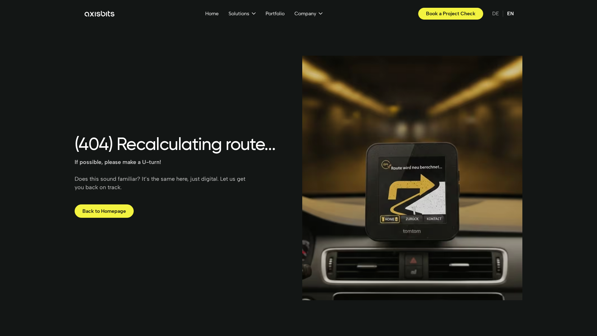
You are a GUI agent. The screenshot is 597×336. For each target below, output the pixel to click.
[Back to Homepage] (104, 211)
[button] (242, 14)
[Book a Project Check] (450, 14)
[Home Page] (99, 14)
